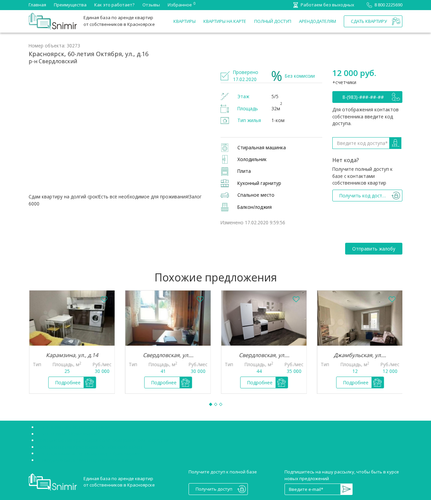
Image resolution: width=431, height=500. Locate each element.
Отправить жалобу (373, 248)
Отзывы (151, 5)
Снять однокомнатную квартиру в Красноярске (88, 453)
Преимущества (70, 5)
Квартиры (184, 21)
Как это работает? (114, 5)
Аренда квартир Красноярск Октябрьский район (89, 447)
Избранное (180, 4)
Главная (37, 5)
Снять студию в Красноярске (68, 434)
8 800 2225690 (388, 5)
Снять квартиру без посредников (73, 427)
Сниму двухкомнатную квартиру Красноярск (85, 460)
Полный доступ (272, 21)
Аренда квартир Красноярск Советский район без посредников (106, 440)
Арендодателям (317, 21)
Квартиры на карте (224, 21)
